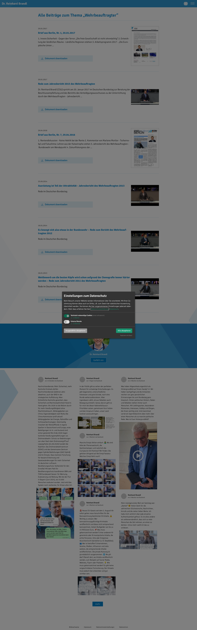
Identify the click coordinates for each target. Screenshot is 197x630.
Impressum (114, 309)
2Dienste (75, 323)
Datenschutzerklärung (99, 309)
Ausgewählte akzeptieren (75, 331)
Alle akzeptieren (124, 331)
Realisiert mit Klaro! (126, 335)
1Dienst (75, 318)
